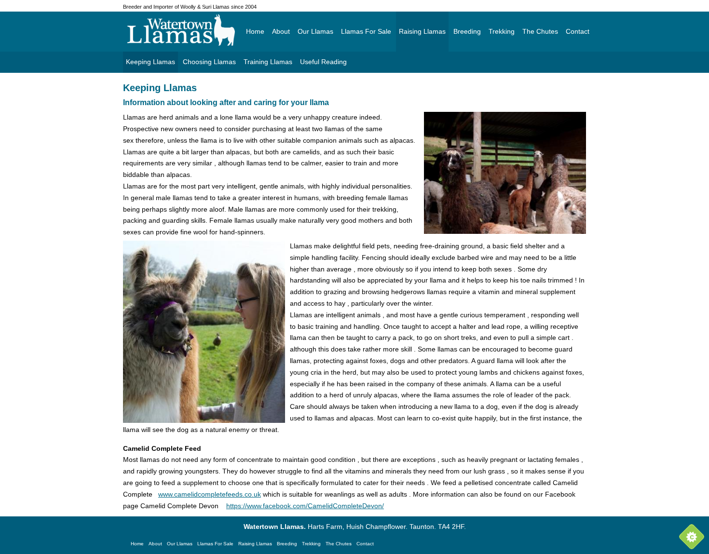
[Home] (197, 30)
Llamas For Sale (366, 31)
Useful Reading (323, 62)
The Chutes (540, 31)
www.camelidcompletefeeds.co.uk (209, 494)
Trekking (502, 31)
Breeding (467, 31)
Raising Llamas (422, 31)
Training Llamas (268, 62)
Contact (577, 31)
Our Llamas (315, 31)
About (281, 31)
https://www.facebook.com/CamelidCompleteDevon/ (305, 506)
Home (255, 31)
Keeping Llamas (150, 62)
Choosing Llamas (209, 62)
